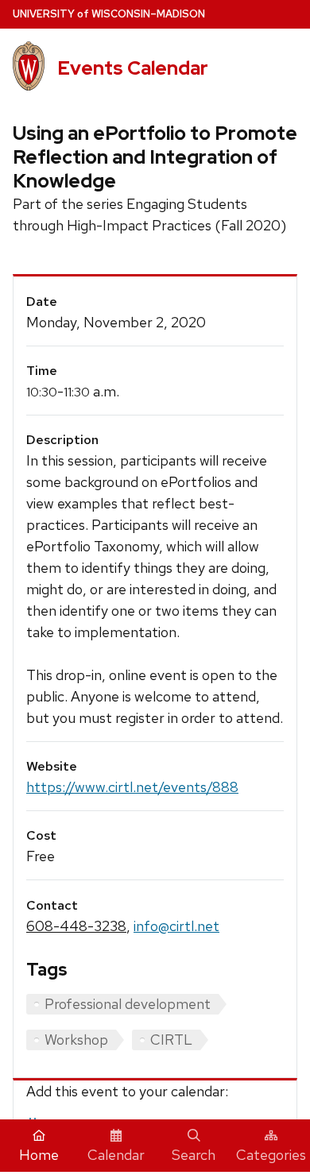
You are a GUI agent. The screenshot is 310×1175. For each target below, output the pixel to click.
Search (193, 1155)
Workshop (76, 1039)
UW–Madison (109, 14)
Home (39, 1155)
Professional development (128, 1004)
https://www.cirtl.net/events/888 (132, 787)
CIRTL (171, 1039)
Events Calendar (132, 68)
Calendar (116, 1155)
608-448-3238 (76, 926)
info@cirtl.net (176, 926)
